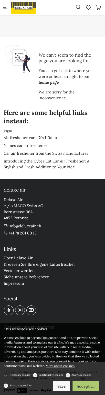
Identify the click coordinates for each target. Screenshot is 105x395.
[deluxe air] (30, 7)
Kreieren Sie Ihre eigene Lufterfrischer (39, 264)
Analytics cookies (81, 374)
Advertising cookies (21, 385)
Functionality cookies (51, 374)
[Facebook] (9, 310)
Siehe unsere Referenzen (27, 276)
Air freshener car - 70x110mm (30, 137)
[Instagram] (20, 310)
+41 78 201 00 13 (22, 233)
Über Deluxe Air (18, 257)
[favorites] (88, 7)
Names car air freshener (25, 145)
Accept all (85, 386)
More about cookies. (60, 366)
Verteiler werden (19, 270)
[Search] (78, 7)
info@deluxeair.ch (24, 225)
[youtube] (31, 310)
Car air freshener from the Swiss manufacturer (46, 153)
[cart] (98, 7)
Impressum (14, 283)
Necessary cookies (20, 374)
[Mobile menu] (4, 7)
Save (61, 386)
